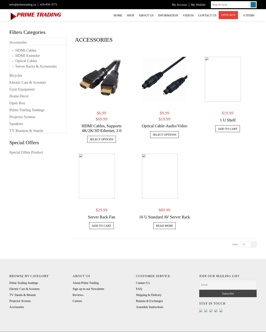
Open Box (228, 15)
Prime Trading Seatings (27, 110)
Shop (130, 15)
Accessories (18, 42)
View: (235, 244)
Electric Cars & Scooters (28, 82)
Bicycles (16, 75)
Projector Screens (22, 117)
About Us (146, 15)
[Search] (253, 4)
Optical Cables (26, 60)
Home (118, 15)
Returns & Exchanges (149, 301)
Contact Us (207, 15)
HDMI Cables (25, 50)
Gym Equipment (22, 89)
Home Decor (19, 96)
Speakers (16, 124)
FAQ (139, 289)
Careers (77, 301)
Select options (101, 139)
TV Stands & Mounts (22, 295)
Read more (164, 225)
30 (243, 244)
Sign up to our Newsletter (88, 289)
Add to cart (227, 128)
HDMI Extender (27, 55)
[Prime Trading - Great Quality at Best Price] (35, 15)
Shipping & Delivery (149, 295)
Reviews (78, 295)
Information (168, 15)
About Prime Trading (86, 283)
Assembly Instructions (149, 307)
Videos (188, 15)
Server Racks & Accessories (36, 66)
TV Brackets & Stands (26, 131)
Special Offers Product (26, 152)
